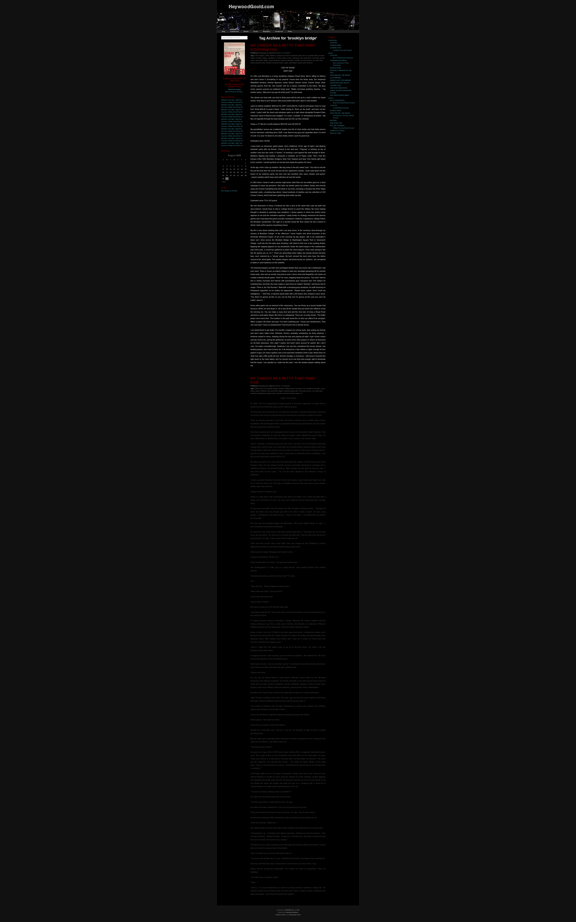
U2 (301, 393)
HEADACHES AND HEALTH (339, 83)
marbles (297, 60)
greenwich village (262, 60)
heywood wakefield (287, 60)
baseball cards (296, 55)
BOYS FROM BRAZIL (337, 100)
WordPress (290, 910)
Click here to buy (234, 89)
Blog (223, 31)
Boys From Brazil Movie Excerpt (344, 103)
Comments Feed (294, 915)
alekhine (273, 55)
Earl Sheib (315, 58)
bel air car (305, 55)
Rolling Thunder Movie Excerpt (343, 128)
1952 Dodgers (259, 55)
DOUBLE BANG (335, 45)
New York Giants (306, 60)
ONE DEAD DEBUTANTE (338, 88)
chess (279, 58)
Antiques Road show (283, 55)
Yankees (309, 63)
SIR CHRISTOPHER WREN (339, 95)
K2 (298, 910)
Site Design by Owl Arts (229, 191)
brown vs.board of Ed (297, 388)
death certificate (261, 391)
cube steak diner (305, 58)
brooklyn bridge (272, 388)
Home (290, 31)
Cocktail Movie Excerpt (341, 108)
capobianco (272, 58)
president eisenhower (257, 393)
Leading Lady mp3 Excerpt (342, 50)
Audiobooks (234, 31)
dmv (268, 391)
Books (256, 31)
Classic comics (286, 58)
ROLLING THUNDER (337, 125)
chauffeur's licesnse (313, 388)
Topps (286, 63)
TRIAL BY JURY (335, 133)
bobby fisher (313, 55)
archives (278, 53)
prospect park (260, 63)
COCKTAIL (334, 42)
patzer (252, 63)
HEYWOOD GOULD (274, 60)
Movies (246, 31)
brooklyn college (261, 58)
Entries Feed (280, 915)
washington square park (297, 63)
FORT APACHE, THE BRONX (340, 75)
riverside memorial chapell (285, 393)
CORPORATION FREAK (338, 60)
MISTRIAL (333, 120)
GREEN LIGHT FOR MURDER (340, 80)
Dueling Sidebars (292, 912)
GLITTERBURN (335, 78)
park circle (319, 60)
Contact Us (279, 31)
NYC (313, 60)
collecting (295, 58)
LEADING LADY (335, 48)
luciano (308, 391)
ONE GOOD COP (336, 123)
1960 (267, 55)
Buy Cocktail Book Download (343, 58)
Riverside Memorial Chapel (274, 63)
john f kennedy (300, 391)
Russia (297, 393)
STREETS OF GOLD (337, 130)
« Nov (224, 182)
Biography (266, 31)
